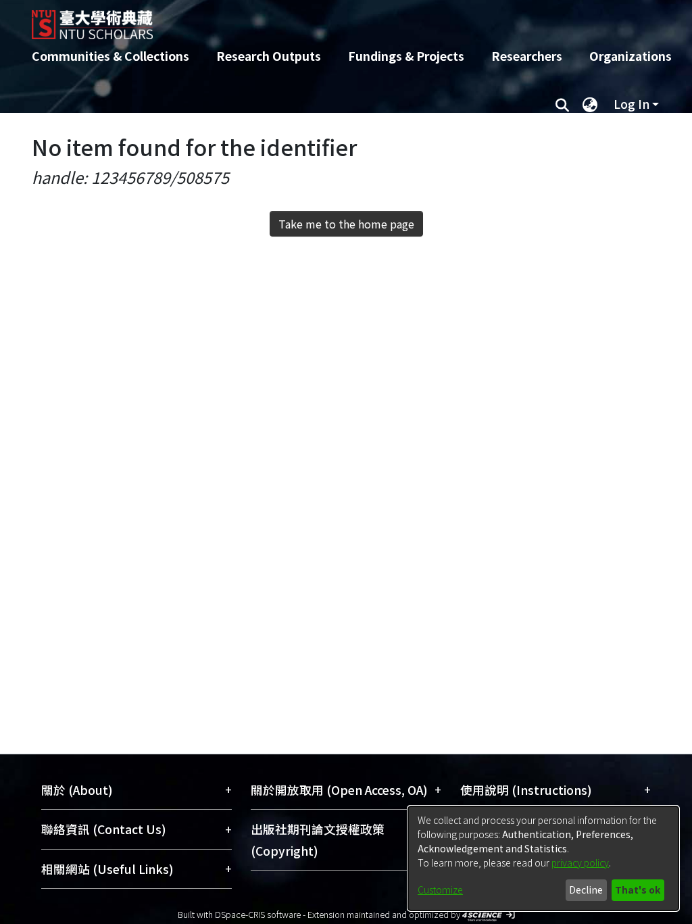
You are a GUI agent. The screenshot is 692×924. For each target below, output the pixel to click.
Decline (586, 889)
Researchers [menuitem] (526, 55)
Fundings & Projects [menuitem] (406, 55)
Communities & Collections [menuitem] (110, 55)
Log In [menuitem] (631, 103)
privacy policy (580, 862)
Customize (440, 889)
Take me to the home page (346, 224)
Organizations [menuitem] (630, 55)
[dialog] (543, 858)
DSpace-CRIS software (258, 914)
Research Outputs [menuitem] (268, 55)
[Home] (334, 19)
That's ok (637, 889)
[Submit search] (561, 104)
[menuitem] (589, 104)
